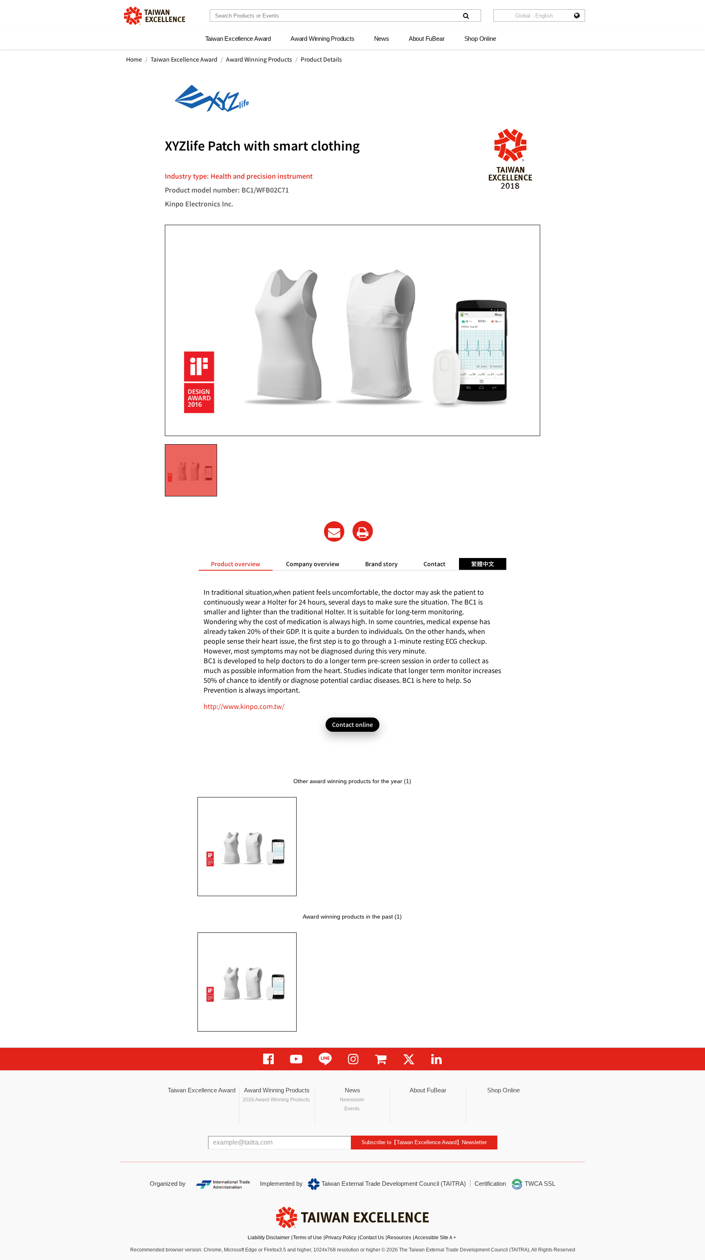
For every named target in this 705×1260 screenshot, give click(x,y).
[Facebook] (268, 1059)
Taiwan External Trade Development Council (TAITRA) (393, 1183)
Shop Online (480, 38)
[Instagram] (353, 1059)
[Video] (296, 1059)
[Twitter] (409, 1059)
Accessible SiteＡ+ (435, 1237)
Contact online (352, 724)
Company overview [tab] (312, 564)
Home (134, 59)
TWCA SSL (539, 1183)
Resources (399, 1237)
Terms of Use (307, 1237)
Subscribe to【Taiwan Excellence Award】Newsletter (424, 1142)
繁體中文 (482, 564)
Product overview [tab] (235, 564)
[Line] (325, 1059)
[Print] (362, 531)
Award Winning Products (322, 38)
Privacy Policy (340, 1237)
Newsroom (352, 1099)
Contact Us (371, 1237)
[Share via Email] (334, 531)
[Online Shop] (380, 1059)
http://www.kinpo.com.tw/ (244, 706)
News (381, 38)
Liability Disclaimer (269, 1237)
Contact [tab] (434, 564)
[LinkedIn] (436, 1059)
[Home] (154, 16)
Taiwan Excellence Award (238, 38)
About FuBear (427, 38)
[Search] (466, 15)
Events (351, 1108)
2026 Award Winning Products (276, 1099)
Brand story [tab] (381, 564)
